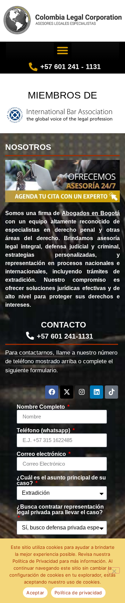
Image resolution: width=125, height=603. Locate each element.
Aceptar (35, 592)
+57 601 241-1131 (65, 336)
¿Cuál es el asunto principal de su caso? (61, 480)
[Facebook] (51, 392)
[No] (114, 570)
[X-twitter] (66, 392)
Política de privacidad (78, 592)
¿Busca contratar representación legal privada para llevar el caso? (60, 509)
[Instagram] (81, 392)
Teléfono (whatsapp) (44, 430)
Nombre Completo (41, 407)
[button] (63, 50)
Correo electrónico (42, 454)
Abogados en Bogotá (91, 213)
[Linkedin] (96, 392)
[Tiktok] (111, 392)
